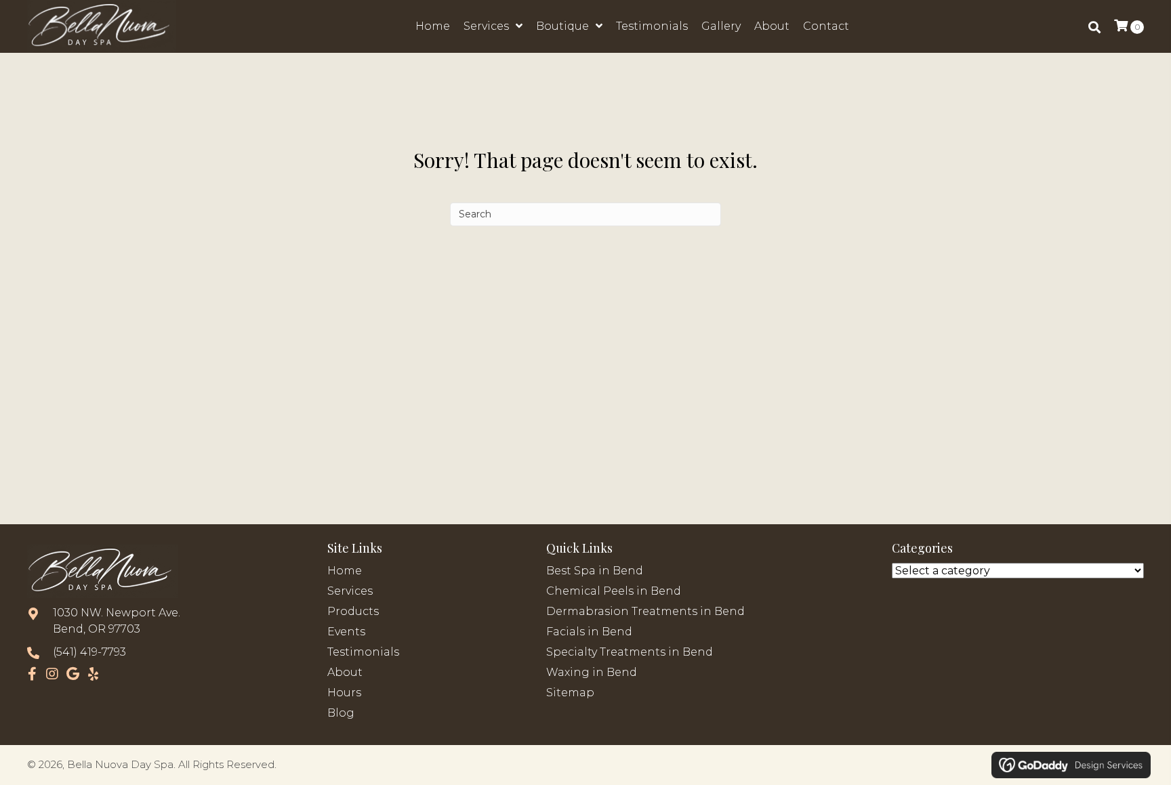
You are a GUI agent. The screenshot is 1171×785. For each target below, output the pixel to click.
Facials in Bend (589, 631)
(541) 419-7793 (89, 651)
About (345, 672)
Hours (344, 692)
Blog (340, 712)
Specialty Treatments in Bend (629, 651)
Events (346, 631)
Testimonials (363, 651)
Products (353, 611)
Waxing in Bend (591, 672)
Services (350, 591)
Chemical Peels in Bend (613, 591)
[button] (32, 674)
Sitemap (570, 692)
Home (344, 570)
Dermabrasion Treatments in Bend (645, 611)
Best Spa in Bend (594, 570)
